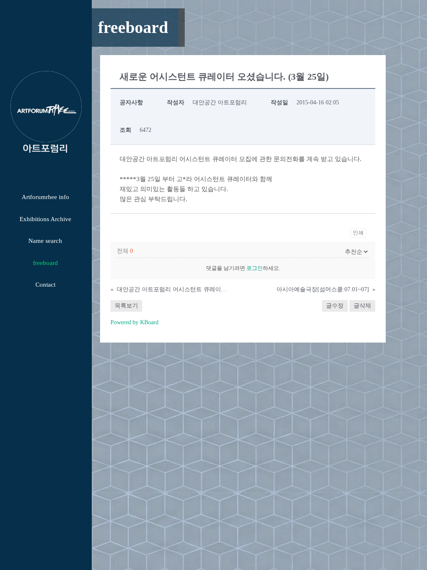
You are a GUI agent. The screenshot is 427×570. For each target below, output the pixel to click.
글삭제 (362, 306)
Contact (45, 284)
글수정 (335, 306)
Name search (45, 240)
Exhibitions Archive (45, 219)
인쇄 (358, 233)
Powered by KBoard (134, 322)
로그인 (254, 268)
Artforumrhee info (45, 197)
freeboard (45, 263)
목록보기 (126, 306)
